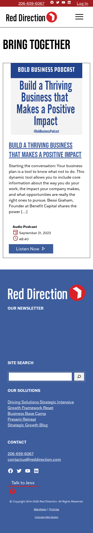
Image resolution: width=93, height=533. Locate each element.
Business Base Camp (27, 413)
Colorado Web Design (46, 517)
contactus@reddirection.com (34, 459)
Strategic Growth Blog (28, 425)
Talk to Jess (23, 482)
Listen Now (31, 248)
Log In (82, 3)
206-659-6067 (31, 3)
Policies (54, 509)
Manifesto (40, 509)
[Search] (79, 377)
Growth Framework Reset (30, 407)
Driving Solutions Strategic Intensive (41, 402)
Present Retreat (22, 419)
